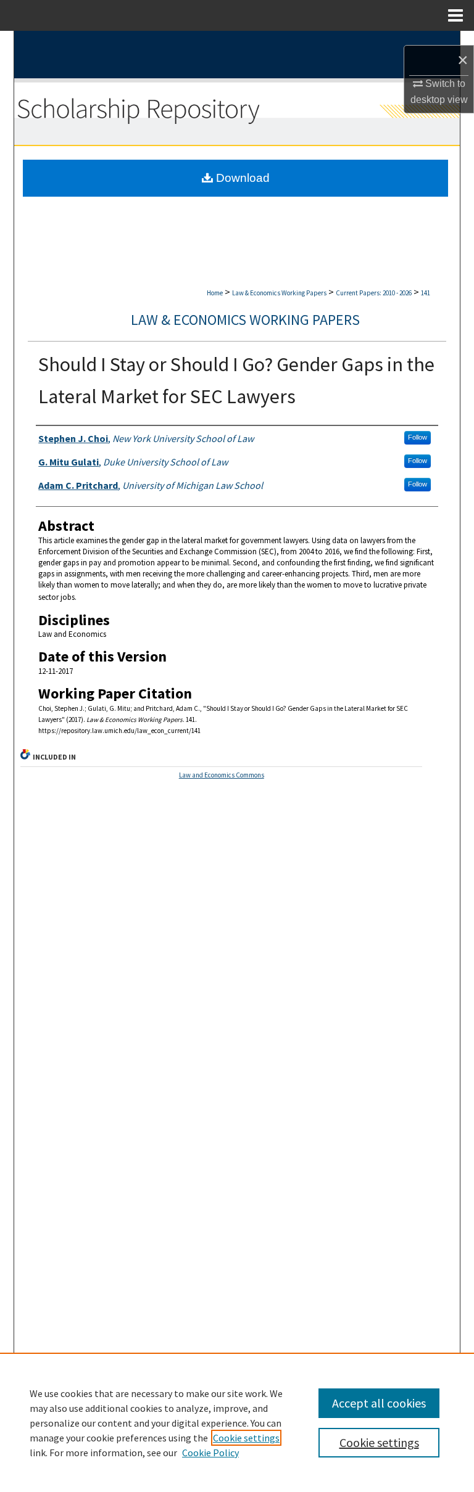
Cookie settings (246, 1438)
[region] (237, 1422)
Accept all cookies (379, 1403)
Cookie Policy (210, 1452)
